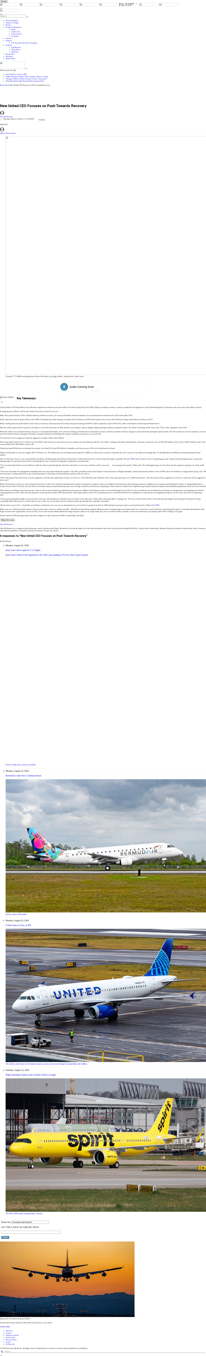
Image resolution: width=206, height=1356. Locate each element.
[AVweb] (50, 5)
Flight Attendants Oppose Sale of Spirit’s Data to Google (27, 76)
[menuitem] (106, 20)
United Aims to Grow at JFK (16, 74)
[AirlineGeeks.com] (10, 5)
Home (2, 85)
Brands (4, 1)
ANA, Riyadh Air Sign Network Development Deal (25, 81)
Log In (8, 1342)
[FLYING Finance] (169, 5)
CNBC (132, 459)
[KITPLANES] (109, 5)
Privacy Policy (11, 1340)
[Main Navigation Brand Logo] (9, 11)
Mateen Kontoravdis (8, 133)
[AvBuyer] (89, 5)
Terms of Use (10, 1337)
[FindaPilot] (149, 5)
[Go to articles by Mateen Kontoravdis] (2, 131)
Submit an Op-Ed (12, 1335)
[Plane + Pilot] (129, 5)
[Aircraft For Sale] (70, 5)
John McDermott (6, 117)
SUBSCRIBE (5, 1327)
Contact (9, 1333)
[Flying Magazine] (30, 5)
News (7, 85)
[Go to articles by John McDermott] (103, 113)
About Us (9, 1331)
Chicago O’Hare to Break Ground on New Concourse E (26, 79)
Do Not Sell (10, 1344)
